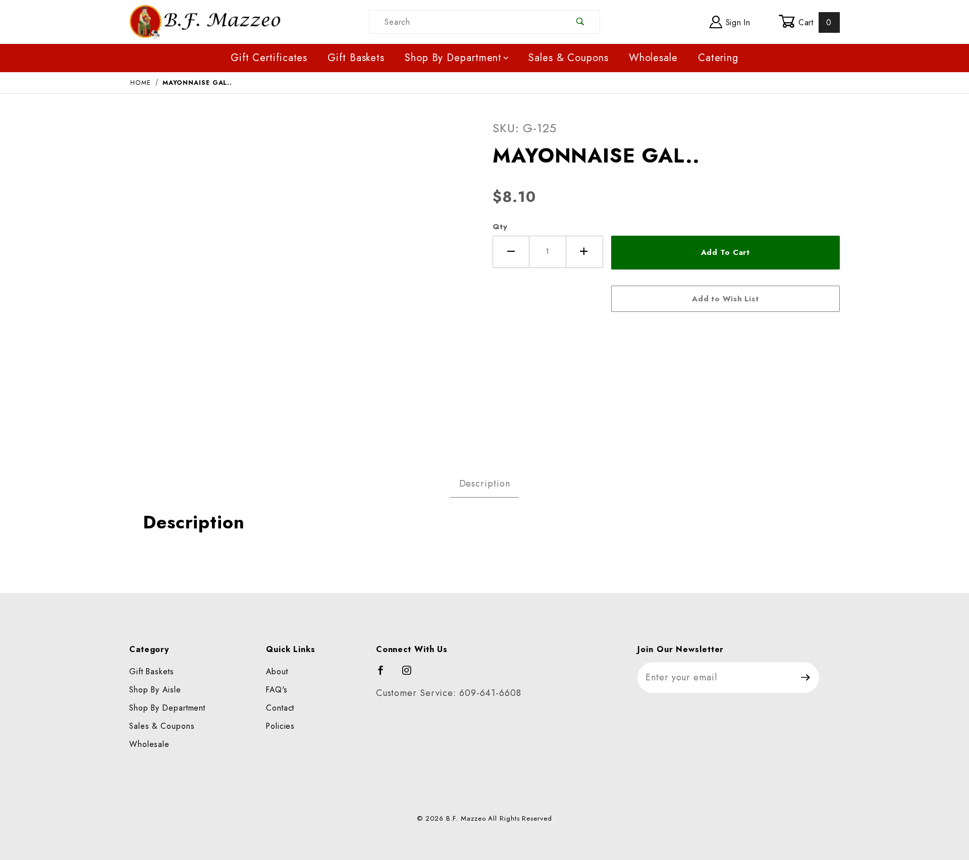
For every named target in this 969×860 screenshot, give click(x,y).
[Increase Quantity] (584, 252)
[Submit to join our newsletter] (805, 677)
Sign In (736, 22)
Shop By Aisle (155, 689)
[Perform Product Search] (580, 22)
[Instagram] (411, 675)
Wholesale (653, 57)
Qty (500, 226)
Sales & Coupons (568, 57)
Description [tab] (484, 483)
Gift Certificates (269, 57)
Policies (280, 726)
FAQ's (277, 689)
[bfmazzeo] (205, 21)
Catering (718, 57)
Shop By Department (453, 57)
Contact (280, 708)
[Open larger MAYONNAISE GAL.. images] (302, 278)
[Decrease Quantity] (511, 252)
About (277, 671)
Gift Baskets (356, 57)
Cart (813, 22)
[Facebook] (385, 675)
